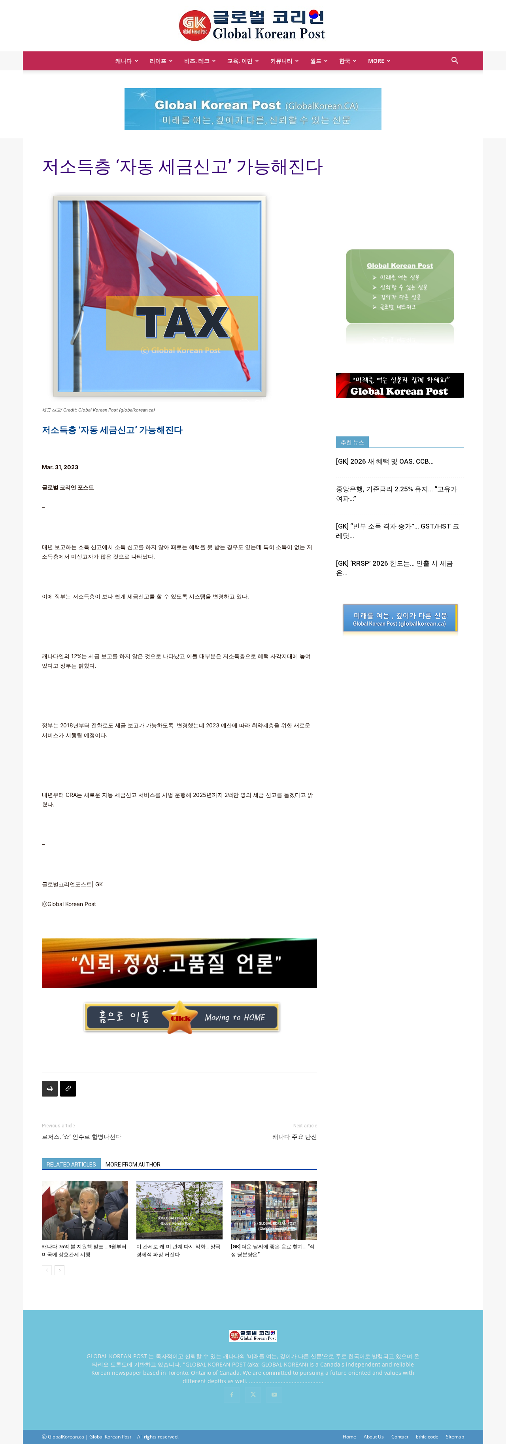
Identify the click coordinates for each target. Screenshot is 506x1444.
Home (349, 1436)
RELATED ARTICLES (71, 1164)
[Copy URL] (68, 1089)
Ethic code (427, 1436)
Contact (399, 1436)
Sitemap (455, 1436)
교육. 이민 (240, 60)
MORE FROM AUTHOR (133, 1164)
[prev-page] (47, 1270)
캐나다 (123, 60)
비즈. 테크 (197, 60)
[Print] (50, 1089)
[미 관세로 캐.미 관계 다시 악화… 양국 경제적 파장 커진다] (179, 1210)
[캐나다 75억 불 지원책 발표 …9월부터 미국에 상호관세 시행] (85, 1210)
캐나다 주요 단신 (294, 1136)
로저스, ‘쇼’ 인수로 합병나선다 (81, 1136)
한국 (344, 60)
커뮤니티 (281, 60)
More (376, 60)
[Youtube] (274, 1395)
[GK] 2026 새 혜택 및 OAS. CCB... (385, 461)
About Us (374, 1436)
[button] (454, 61)
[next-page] (59, 1270)
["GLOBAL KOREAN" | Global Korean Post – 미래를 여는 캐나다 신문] (253, 26)
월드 (315, 60)
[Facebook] (232, 1395)
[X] (253, 1395)
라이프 (158, 60)
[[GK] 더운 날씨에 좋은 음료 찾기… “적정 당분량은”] (274, 1210)
